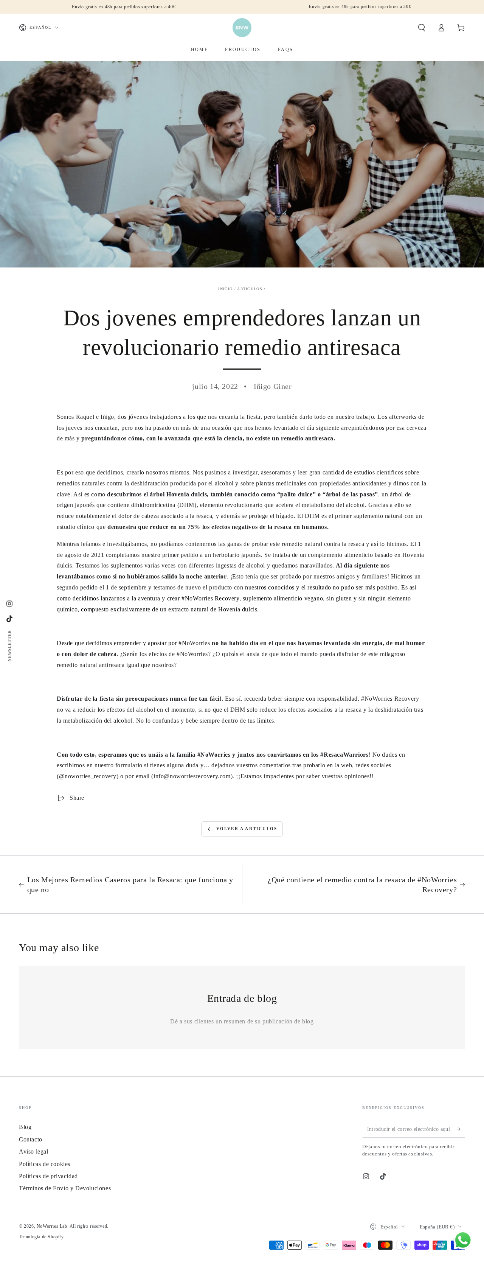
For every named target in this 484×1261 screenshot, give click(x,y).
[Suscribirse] (460, 1129)
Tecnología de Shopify (41, 1236)
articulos (249, 289)
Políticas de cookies (44, 1164)
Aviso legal (33, 1151)
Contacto (30, 1139)
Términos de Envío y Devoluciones (65, 1188)
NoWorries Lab (52, 1226)
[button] (421, 27)
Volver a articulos (247, 828)
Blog (25, 1127)
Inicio (225, 289)
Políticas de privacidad (48, 1176)
